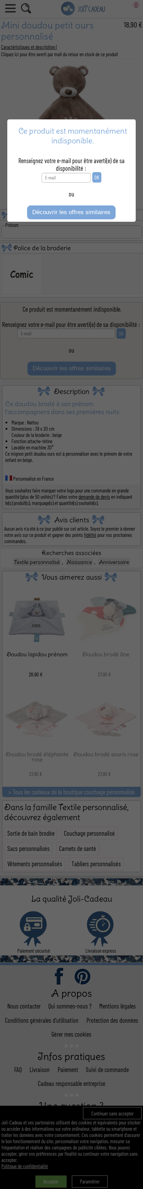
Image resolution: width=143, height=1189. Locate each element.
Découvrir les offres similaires (71, 212)
